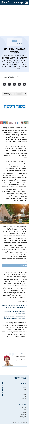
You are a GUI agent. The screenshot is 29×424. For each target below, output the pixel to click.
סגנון (14, 41)
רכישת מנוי (23, 411)
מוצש (24, 393)
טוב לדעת (23, 400)
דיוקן (24, 391)
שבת (24, 395)
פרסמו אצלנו (23, 413)
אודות (24, 409)
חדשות (24, 386)
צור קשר (24, 407)
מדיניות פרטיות (22, 414)
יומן (25, 389)
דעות (24, 388)
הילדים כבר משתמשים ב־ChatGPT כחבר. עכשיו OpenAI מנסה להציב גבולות (13, 306)
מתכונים (24, 398)
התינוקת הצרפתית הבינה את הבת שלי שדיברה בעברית (14, 312)
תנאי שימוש (23, 416)
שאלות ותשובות (22, 418)
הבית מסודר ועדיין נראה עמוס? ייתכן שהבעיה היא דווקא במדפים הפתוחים (14, 318)
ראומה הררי (18, 43)
